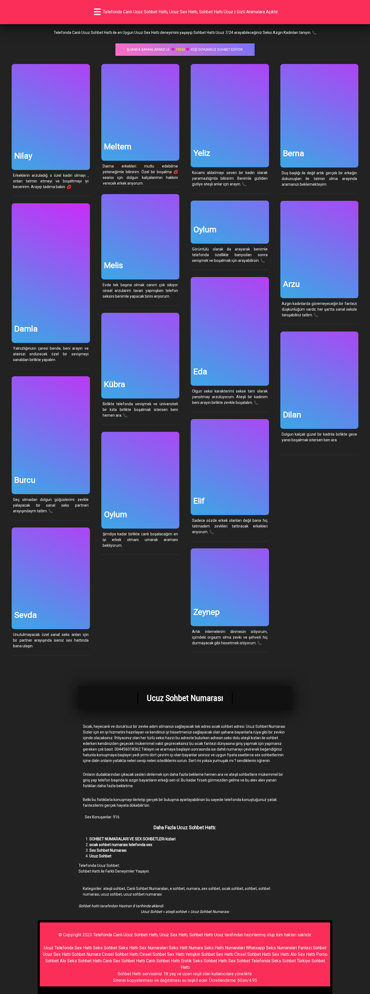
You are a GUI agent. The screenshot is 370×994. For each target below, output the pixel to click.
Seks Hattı (128, 947)
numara (193, 888)
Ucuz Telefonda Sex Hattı (68, 947)
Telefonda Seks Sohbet (273, 960)
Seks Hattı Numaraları (224, 947)
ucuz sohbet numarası (143, 894)
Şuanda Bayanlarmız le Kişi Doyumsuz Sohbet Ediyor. (185, 49)
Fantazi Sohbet (312, 947)
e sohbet (177, 888)
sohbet (251, 888)
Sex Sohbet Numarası (107, 850)
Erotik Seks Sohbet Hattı (204, 960)
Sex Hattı (280, 954)
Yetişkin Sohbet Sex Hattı (209, 954)
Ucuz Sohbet (100, 856)
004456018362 (128, 749)
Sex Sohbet (239, 960)
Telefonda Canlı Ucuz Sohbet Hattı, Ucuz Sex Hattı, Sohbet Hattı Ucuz (158, 934)
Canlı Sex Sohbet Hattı (124, 960)
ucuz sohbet (111, 894)
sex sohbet (211, 888)
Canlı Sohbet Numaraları (147, 888)
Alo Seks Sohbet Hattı (81, 960)
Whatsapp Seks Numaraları (271, 947)
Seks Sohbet (105, 947)
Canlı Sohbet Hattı (163, 960)
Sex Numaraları (153, 947)
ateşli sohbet (114, 888)
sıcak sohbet (232, 888)
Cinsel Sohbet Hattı (120, 954)
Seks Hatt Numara (186, 947)
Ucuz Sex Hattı (57, 954)
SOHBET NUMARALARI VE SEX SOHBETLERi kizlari (132, 839)
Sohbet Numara (86, 954)
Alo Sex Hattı (302, 954)
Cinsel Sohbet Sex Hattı (161, 954)
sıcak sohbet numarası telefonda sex (120, 844)
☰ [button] (97, 12)
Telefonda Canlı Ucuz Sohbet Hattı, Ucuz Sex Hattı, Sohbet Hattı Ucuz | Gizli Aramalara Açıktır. (190, 11)
